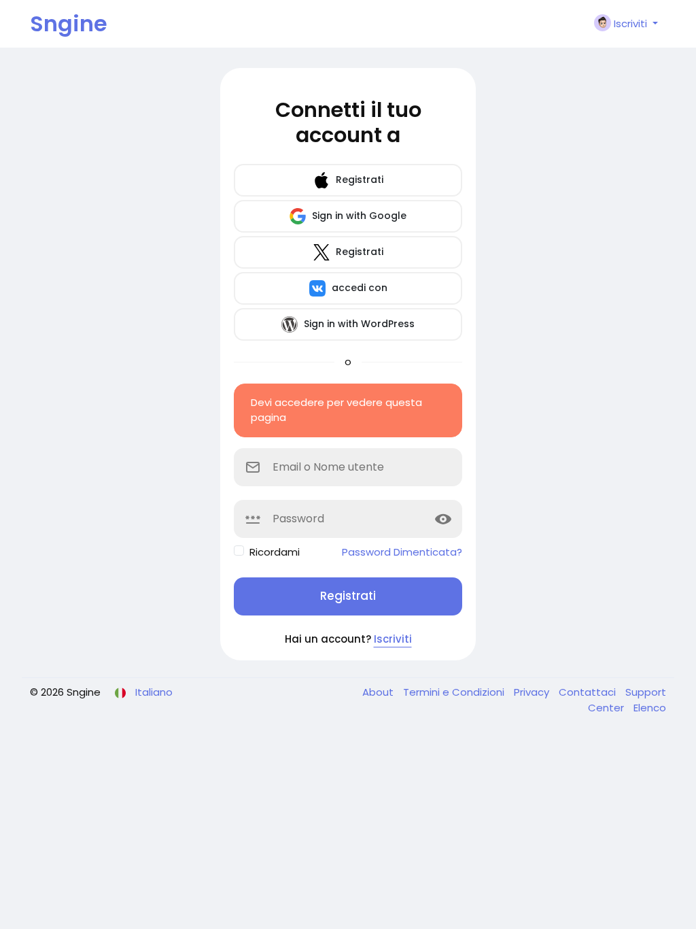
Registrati (358, 179)
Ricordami (274, 552)
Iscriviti (393, 639)
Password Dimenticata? (402, 552)
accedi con (358, 287)
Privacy (533, 692)
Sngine (68, 23)
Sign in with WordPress (358, 324)
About (379, 692)
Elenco (649, 707)
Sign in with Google (357, 215)
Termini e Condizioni (455, 692)
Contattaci (589, 692)
